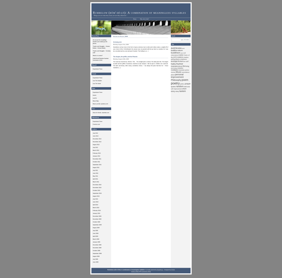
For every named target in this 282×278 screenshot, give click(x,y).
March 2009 (96, 239)
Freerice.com (96, 124)
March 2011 (96, 181)
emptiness (183, 59)
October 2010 (96, 190)
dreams (177, 59)
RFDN (173, 269)
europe (174, 61)
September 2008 (97, 253)
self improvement (176, 89)
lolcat (172, 68)
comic (180, 55)
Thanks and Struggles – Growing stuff (101, 51)
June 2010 (95, 202)
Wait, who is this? (144, 19)
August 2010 (96, 196)
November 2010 (97, 187)
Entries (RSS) (135, 271)
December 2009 (97, 216)
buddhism (175, 53)
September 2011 (97, 164)
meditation (174, 70)
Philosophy (176, 80)
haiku (173, 64)
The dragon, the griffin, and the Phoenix (125, 56)
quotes (173, 86)
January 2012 (96, 156)
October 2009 (96, 222)
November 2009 (97, 219)
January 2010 (96, 213)
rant (185, 86)
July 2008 (95, 259)
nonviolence (185, 72)
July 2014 (95, 133)
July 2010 (95, 199)
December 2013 (97, 138)
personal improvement (177, 75)
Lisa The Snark (97, 83)
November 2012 (97, 141)
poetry (175, 83)
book (183, 48)
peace (173, 75)
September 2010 (97, 193)
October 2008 (96, 250)
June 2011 (95, 173)
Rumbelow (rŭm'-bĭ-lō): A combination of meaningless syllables (139, 12)
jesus (180, 66)
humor (179, 63)
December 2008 (97, 244)
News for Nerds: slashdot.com (101, 112)
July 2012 (95, 147)
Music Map (96, 101)
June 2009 (95, 233)
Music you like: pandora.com (100, 103)
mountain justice (184, 70)
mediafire (180, 68)
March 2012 (96, 150)
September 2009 (97, 224)
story (177, 91)
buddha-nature (177, 50)
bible (180, 48)
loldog (175, 68)
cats (182, 53)
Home (134, 19)
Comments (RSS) (146, 271)
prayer (188, 84)
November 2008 (97, 247)
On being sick (117, 42)
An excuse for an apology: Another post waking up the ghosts (100, 41)
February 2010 (97, 210)
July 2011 (95, 170)
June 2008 (95, 262)
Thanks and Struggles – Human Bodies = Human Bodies (101, 47)
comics (180, 57)
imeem (94, 95)
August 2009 (96, 227)
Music (178, 72)
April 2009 (95, 236)
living (187, 66)
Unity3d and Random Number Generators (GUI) (101, 59)
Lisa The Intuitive (97, 80)
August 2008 (96, 256)
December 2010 (97, 184)
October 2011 (96, 161)
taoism (182, 91)
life (184, 66)
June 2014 (95, 136)
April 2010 (95, 204)
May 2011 (95, 176)
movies (173, 72)
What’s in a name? (98, 55)
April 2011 (95, 179)
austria (174, 48)
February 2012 (97, 153)
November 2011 (97, 159)
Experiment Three (97, 69)
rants (188, 86)
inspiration (174, 66)
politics (182, 84)
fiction (180, 61)
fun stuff (185, 61)
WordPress (160, 269)
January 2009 (96, 242)
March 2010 (96, 207)
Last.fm (95, 98)
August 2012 (96, 144)
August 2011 (96, 167)
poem (185, 79)
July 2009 (95, 230)
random (180, 86)
